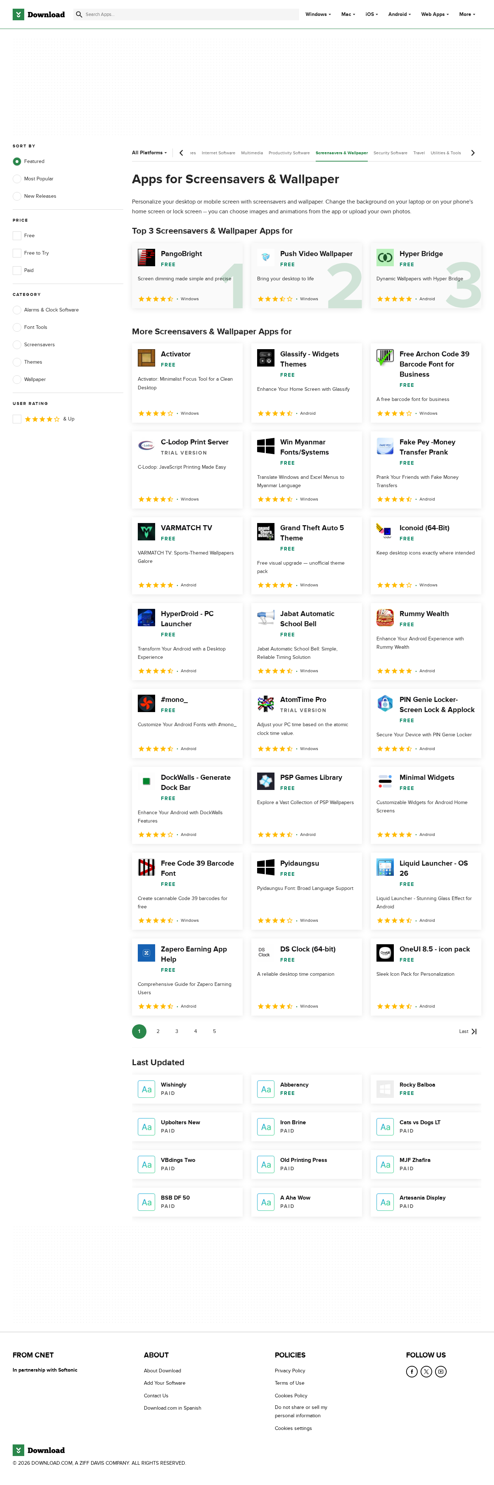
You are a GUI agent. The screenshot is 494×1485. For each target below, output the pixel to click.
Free (29, 236)
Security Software (391, 152)
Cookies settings (293, 1428)
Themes (33, 362)
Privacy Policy (290, 1371)
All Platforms (147, 153)
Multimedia (252, 152)
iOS (370, 14)
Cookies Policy (291, 1396)
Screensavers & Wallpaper (342, 153)
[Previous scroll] (181, 153)
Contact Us (156, 1396)
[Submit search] (79, 14)
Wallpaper (35, 379)
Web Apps (433, 14)
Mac (346, 14)
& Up (68, 419)
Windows (316, 14)
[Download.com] (39, 14)
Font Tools (35, 327)
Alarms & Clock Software (51, 310)
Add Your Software (165, 1383)
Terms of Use (290, 1383)
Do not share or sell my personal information (301, 1411)
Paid (29, 270)
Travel (419, 152)
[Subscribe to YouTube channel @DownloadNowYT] (441, 1371)
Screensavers (39, 345)
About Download (162, 1371)
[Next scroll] (472, 153)
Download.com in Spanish (172, 1408)
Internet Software (218, 152)
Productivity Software (289, 152)
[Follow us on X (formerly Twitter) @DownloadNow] (426, 1371)
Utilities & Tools (446, 152)
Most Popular (39, 179)
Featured (34, 161)
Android (397, 14)
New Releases (40, 196)
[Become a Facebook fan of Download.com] (412, 1371)
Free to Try (36, 253)
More (465, 14)
